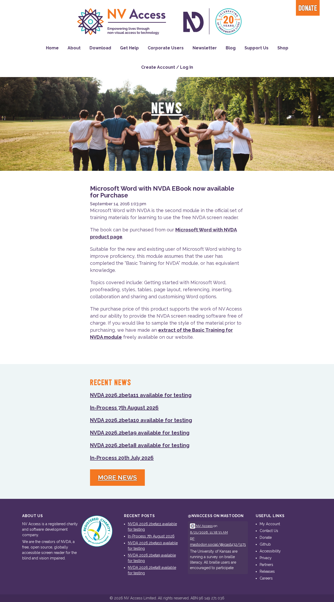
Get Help (129, 47)
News (167, 109)
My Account (270, 524)
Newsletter (205, 47)
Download (100, 47)
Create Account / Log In (167, 67)
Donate (308, 8)
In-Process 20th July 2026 (122, 458)
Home (52, 47)
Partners (266, 565)
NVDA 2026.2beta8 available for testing (139, 445)
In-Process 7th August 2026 (124, 408)
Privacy (266, 558)
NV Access (204, 526)
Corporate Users (166, 47)
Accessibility (270, 551)
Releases (267, 571)
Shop (282, 47)
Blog (231, 47)
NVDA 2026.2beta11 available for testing (141, 395)
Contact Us (269, 531)
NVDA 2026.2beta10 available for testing (141, 420)
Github (265, 544)
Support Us (256, 47)
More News (117, 477)
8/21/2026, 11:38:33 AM (209, 532)
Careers (266, 578)
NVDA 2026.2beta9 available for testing (139, 433)
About (74, 47)
